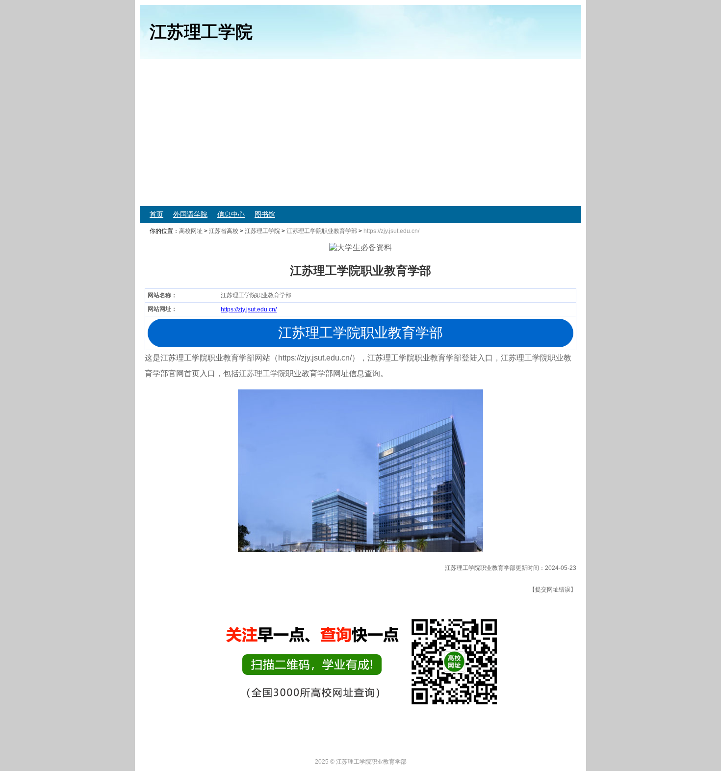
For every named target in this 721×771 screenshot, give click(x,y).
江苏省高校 (223, 231)
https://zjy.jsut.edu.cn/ (249, 309)
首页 (156, 214)
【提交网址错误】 (552, 589)
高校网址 (191, 231)
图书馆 (265, 214)
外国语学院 (190, 214)
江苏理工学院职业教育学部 (321, 231)
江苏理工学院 (262, 231)
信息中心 (231, 214)
